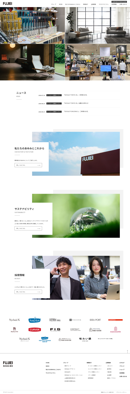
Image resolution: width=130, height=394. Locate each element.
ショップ (121, 369)
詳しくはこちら (20, 165)
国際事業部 (90, 378)
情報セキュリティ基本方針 (107, 392)
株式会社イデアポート (70, 369)
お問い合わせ (123, 4)
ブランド (121, 366)
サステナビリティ (104, 4)
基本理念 (109, 369)
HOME (47, 363)
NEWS (60, 4)
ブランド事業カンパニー (94, 372)
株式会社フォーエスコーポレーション (74, 375)
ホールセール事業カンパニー (95, 366)
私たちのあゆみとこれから (72, 4)
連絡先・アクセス (111, 378)
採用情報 (114, 4)
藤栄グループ (68, 366)
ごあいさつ (109, 366)
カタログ (121, 363)
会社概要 (109, 375)
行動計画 (109, 372)
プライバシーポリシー (121, 392)
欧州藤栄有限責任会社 (70, 381)
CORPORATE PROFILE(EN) (119, 2)
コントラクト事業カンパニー (95, 369)
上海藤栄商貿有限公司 (70, 378)
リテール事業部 (91, 375)
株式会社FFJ (67, 372)
